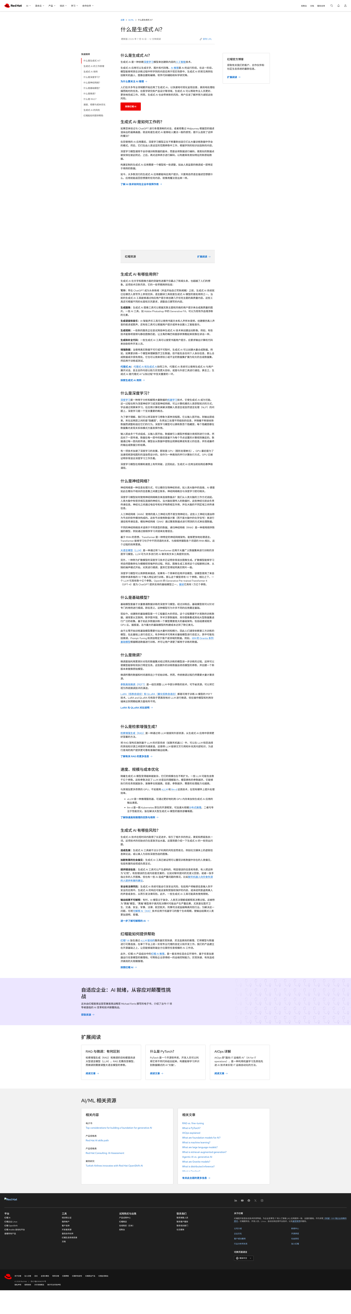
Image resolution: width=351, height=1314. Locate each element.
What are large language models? (200, 1147)
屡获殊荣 (296, 1221)
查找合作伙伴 (67, 1233)
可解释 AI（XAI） (142, 911)
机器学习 (172, 399)
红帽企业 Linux (10, 1221)
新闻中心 (295, 1228)
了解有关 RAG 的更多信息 (135, 756)
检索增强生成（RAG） (133, 733)
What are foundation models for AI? (201, 1137)
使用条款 (27, 1285)
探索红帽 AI (130, 106)
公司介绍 (238, 1228)
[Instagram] (262, 1201)
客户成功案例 (240, 1238)
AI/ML (131, 20)
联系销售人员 (182, 1217)
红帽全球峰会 (103, 1276)
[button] (206, 39)
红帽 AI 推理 (157, 953)
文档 (312, 6)
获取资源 (86, 1014)
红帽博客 (65, 1276)
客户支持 (66, 1225)
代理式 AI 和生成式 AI (145, 366)
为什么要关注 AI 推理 (132, 81)
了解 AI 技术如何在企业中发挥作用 (140, 184)
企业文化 (238, 1233)
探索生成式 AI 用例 (131, 380)
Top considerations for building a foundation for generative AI (119, 1127)
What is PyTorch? (191, 1128)
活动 (36, 1276)
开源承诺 (295, 1233)
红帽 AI (7, 1217)
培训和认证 (66, 1217)
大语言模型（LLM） (132, 550)
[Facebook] (248, 1201)
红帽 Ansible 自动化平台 (14, 1229)
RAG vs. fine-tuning (193, 1123)
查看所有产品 (10, 1233)
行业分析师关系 (240, 1244)
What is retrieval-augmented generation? (204, 1152)
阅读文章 (91, 1073)
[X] (255, 1201)
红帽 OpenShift (11, 1225)
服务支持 (321, 6)
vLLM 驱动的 (148, 940)
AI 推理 (175, 67)
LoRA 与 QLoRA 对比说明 (135, 707)
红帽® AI (125, 940)
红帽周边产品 (90, 1276)
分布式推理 (195, 807)
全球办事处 (45, 1276)
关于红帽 (18, 1276)
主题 (123, 20)
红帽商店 (123, 1221)
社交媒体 (180, 1229)
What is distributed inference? (198, 1166)
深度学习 (149, 62)
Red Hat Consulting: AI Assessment (105, 1153)
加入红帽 (295, 1244)
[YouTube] (242, 1201)
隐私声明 (18, 1285)
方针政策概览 (39, 1285)
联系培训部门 (182, 1225)
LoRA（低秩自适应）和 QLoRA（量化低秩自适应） (149, 694)
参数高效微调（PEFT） (133, 684)
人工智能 (181, 62)
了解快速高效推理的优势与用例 (138, 817)
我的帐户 (66, 1221)
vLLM (165, 789)
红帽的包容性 (77, 1276)
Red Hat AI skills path (97, 1140)
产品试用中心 (125, 1217)
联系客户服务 (182, 1221)
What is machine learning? (196, 1142)
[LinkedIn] (235, 1201)
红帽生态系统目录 (69, 1237)
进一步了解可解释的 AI (133, 920)
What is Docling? (191, 1171)
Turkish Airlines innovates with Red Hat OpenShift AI (114, 1165)
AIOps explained (191, 1132)
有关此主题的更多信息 (194, 1178)
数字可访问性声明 (54, 1285)
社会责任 (295, 1238)
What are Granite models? (196, 1161)
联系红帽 (55, 1276)
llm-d (174, 789)
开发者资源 (66, 1229)
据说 (181, 584)
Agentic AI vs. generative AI (197, 1156)
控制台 (304, 6)
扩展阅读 (202, 256)
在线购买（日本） (127, 1225)
